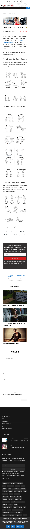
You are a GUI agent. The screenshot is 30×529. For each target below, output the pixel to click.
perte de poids (6, 501)
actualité (13, 483)
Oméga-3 (11, 499)
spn (25, 507)
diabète (4, 488)
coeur (23, 485)
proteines (22, 501)
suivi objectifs (6, 512)
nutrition (19, 496)
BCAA (4, 485)
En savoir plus (19, 526)
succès (20, 509)
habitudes (5, 493)
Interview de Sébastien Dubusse (16, 447)
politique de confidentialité (19, 265)
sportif (8, 509)
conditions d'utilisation (12, 267)
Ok (8, 526)
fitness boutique (18, 491)
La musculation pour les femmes (11, 343)
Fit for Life (7, 31)
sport (4, 509)
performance (18, 499)
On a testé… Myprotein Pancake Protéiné (18, 441)
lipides (10, 493)
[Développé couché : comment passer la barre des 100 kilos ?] (15, 315)
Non (13, 526)
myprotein (12, 496)
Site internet (8, 386)
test (12, 512)
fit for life (5, 491)
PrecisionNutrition (7, 428)
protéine (5, 504)
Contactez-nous (7, 426)
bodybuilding (10, 485)
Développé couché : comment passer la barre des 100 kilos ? (15, 324)
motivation (17, 493)
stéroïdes (15, 509)
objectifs (5, 499)
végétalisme (18, 515)
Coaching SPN (6, 416)
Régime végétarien (7, 507)
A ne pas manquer (23, 31)
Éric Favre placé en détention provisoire (13, 305)
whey (25, 515)
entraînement (16, 488)
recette (10, 504)
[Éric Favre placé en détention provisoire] (15, 297)
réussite (15, 507)
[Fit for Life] (15, 5)
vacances (5, 515)
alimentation (20, 483)
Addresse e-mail (8, 379)
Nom (5, 373)
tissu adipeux (18, 512)
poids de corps (14, 501)
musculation (5, 496)
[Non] (28, 523)
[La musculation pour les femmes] (15, 335)
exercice (23, 488)
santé (20, 507)
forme (25, 491)
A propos (5, 421)
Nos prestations (7, 423)
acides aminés (6, 483)
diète (9, 488)
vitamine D (11, 515)
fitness (10, 491)
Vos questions (6, 418)
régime (15, 504)
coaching (18, 485)
